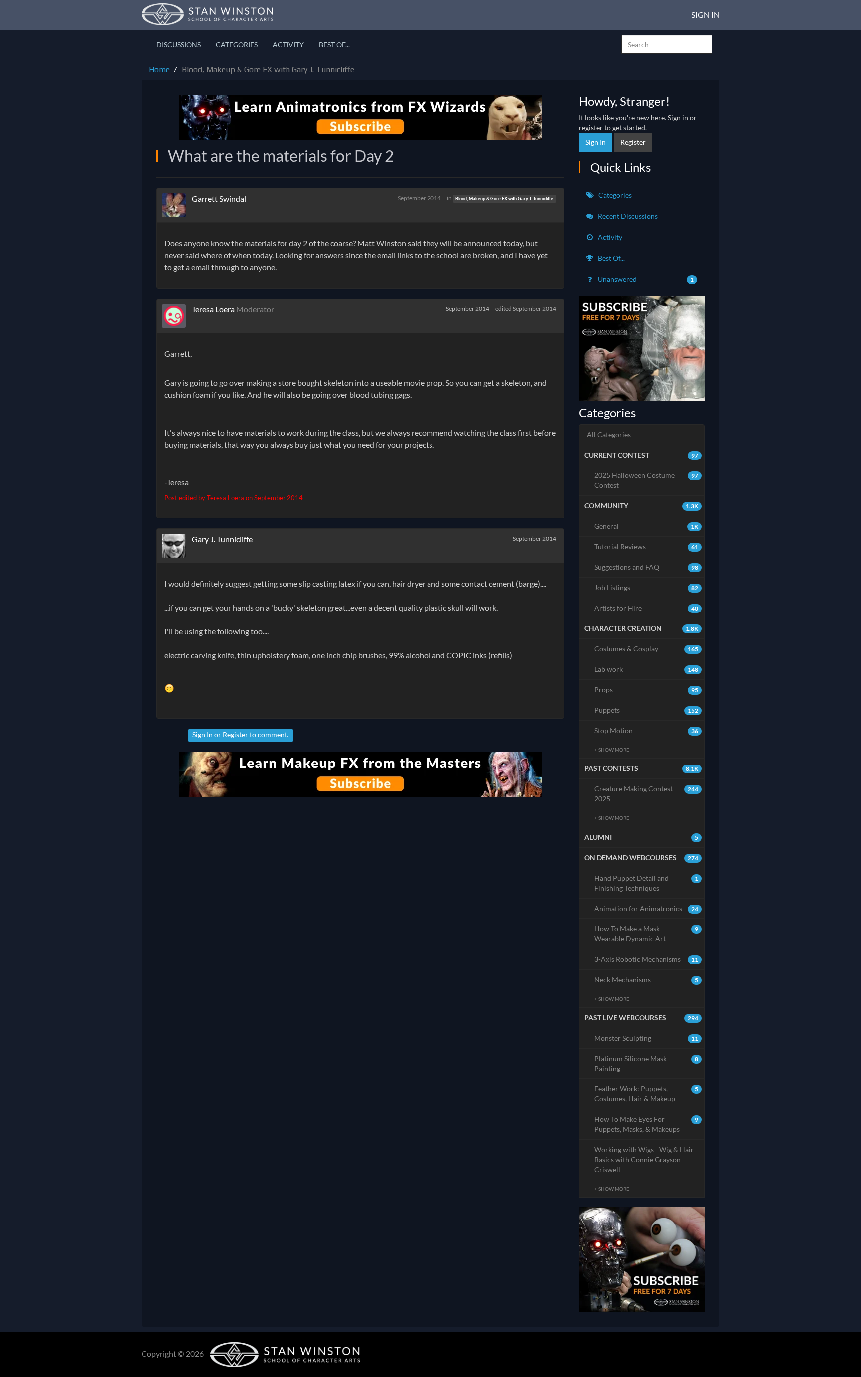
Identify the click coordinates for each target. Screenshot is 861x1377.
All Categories (609, 434)
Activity (288, 44)
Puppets (646, 710)
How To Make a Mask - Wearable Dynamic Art (646, 933)
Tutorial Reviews (646, 546)
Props (646, 689)
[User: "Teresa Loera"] (177, 316)
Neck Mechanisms (646, 979)
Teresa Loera (213, 309)
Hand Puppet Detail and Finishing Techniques (646, 883)
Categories (237, 44)
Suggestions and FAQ (646, 567)
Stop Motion (646, 730)
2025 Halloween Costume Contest (646, 480)
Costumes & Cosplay (646, 648)
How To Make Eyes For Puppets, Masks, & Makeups (646, 1124)
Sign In (705, 14)
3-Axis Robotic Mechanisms (646, 959)
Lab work (646, 669)
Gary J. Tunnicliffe (222, 539)
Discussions (178, 44)
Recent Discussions (627, 216)
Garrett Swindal (219, 198)
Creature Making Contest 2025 (646, 793)
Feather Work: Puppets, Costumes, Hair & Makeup (646, 1093)
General (646, 526)
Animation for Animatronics (646, 908)
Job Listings (646, 587)
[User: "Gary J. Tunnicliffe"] (177, 546)
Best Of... (334, 44)
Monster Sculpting (646, 1038)
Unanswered (645, 279)
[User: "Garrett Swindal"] (177, 205)
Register (235, 734)
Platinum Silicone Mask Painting (646, 1063)
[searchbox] (666, 44)
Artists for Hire (646, 608)
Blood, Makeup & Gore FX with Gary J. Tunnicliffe (504, 198)
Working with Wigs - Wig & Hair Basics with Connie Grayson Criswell (644, 1159)
